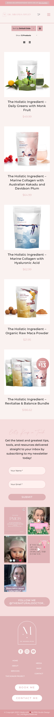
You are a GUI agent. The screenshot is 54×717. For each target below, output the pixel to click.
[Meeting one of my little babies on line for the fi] (15, 549)
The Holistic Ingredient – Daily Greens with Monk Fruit (27, 106)
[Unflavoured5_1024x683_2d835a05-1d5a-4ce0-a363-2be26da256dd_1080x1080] (27, 206)
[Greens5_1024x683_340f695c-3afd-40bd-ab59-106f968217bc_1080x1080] (27, 53)
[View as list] (30, 42)
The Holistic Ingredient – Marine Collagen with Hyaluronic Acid (27, 259)
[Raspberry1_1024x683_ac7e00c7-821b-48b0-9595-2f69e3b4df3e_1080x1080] (27, 127)
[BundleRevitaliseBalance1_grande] (27, 350)
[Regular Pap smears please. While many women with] (15, 578)
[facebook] (20, 651)
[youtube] (33, 651)
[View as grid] (24, 42)
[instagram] (27, 651)
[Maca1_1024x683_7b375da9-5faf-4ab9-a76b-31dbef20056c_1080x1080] (27, 280)
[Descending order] (40, 28)
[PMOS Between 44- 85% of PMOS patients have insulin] (39, 520)
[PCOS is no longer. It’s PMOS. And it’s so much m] (15, 520)
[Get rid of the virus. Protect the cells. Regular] (39, 549)
